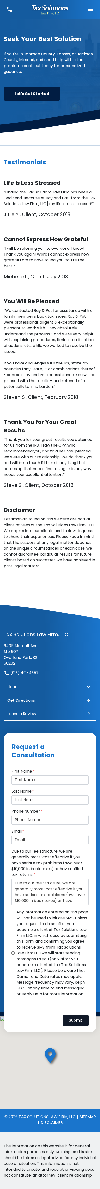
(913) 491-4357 (24, 673)
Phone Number (25, 811)
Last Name (21, 791)
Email (16, 831)
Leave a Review (21, 714)
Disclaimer (52, 1122)
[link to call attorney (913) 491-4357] (9, 9)
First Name (21, 771)
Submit (75, 1020)
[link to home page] (50, 9)
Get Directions (21, 700)
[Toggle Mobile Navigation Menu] (90, 9)
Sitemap (88, 1117)
